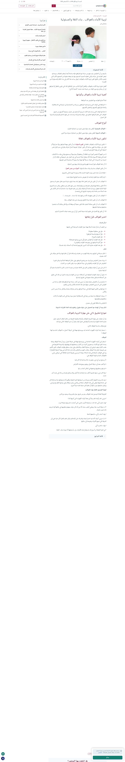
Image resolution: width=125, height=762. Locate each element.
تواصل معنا (36, 11)
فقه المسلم (55, 11)
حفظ (102, 61)
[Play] (76, 65)
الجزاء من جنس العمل (72, 168)
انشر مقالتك (31, 6)
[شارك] (3, 754)
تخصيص (100, 753)
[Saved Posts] (19, 1)
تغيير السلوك (79, 144)
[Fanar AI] (3, 758)
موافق (107, 757)
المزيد (45, 11)
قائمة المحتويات (98, 70)
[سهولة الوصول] (22, 1)
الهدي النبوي (66, 11)
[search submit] (54, 5)
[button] (66, 61)
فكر (97, 11)
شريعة (88, 11)
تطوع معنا (22, 6)
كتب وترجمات (78, 11)
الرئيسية (102, 11)
